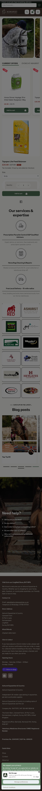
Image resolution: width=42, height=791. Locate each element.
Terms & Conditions (9, 787)
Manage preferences (21, 782)
